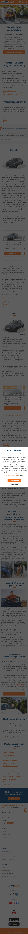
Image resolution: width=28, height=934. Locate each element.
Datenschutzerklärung (13, 473)
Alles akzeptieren (14, 480)
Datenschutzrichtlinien (11, 475)
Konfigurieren (14, 484)
